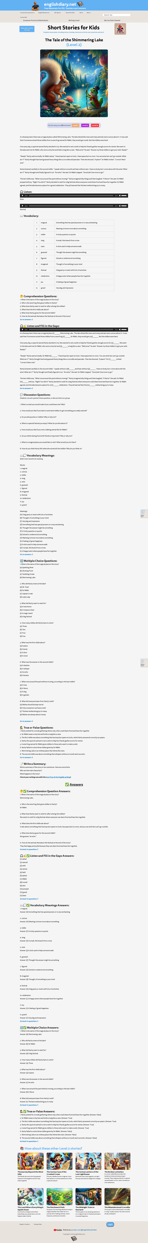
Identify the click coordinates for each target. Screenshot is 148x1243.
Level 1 (75, 125)
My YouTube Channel (112, 20)
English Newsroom (43, 13)
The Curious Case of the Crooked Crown (56, 1172)
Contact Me (23, 17)
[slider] (124, 195)
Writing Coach (74, 20)
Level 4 (95, 125)
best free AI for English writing (58, 777)
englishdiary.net (60, 4)
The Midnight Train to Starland (85, 1208)
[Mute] (120, 196)
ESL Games (57, 13)
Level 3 (85, 125)
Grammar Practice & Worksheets (35, 20)
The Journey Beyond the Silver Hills (30, 1172)
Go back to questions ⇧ (29, 849)
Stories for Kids (70, 13)
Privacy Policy (38, 1224)
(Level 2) (74, 44)
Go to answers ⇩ (26, 319)
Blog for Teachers (25, 1224)
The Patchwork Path (56, 1207)
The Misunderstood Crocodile (117, 1207)
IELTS (81, 13)
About (88, 13)
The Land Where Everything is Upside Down (30, 1208)
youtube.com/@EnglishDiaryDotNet (84, 1230)
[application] (74, 196)
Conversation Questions (27, 13)
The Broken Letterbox (114, 1171)
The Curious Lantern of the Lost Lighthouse (87, 1172)
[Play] (23, 196)
